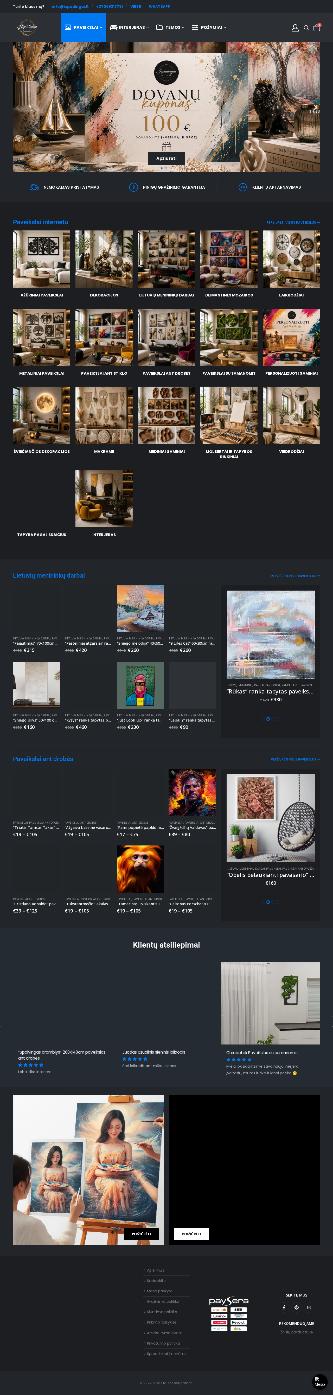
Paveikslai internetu (40, 222)
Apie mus (155, 1270)
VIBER (135, 6)
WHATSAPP (159, 6)
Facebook (284, 1307)
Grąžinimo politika (163, 1301)
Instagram (309, 1307)
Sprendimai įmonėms (166, 1353)
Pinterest (296, 1307)
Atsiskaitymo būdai (164, 1333)
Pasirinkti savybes (51, 777)
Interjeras (132, 27)
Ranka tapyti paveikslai (298, 685)
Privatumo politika (163, 1343)
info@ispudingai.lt (70, 6)
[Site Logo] (27, 28)
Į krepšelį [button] (51, 594)
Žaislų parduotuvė (296, 1332)
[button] (306, 28)
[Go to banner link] (88, 1170)
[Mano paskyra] (295, 27)
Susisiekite (156, 1280)
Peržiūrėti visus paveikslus (291, 222)
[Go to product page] (36, 608)
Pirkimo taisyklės (162, 1322)
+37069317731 (109, 6)
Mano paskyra (159, 1291)
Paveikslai (86, 27)
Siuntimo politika (162, 1311)
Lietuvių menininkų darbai (49, 575)
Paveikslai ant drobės (43, 759)
